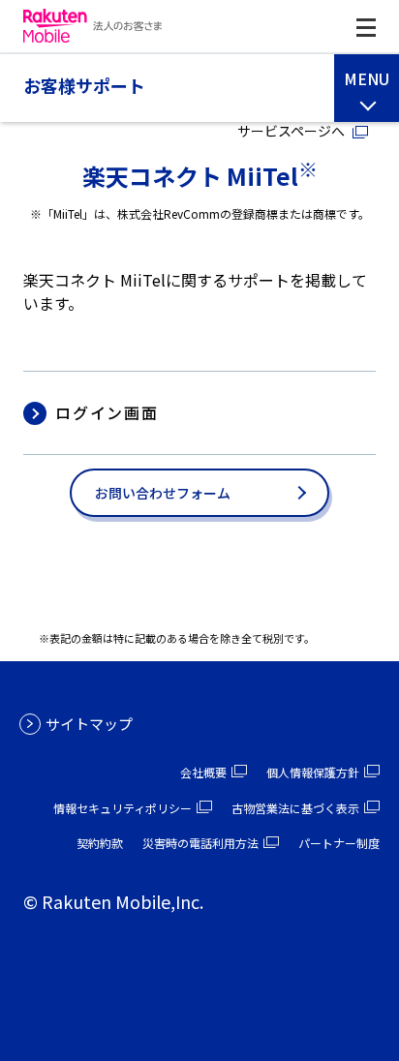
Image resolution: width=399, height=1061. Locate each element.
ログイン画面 (107, 413)
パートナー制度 (339, 842)
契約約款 (100, 842)
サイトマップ (89, 723)
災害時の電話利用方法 (200, 842)
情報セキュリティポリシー (122, 808)
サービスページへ (291, 130)
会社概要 (203, 772)
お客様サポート (84, 86)
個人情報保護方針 (312, 772)
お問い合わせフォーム (162, 492)
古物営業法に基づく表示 (295, 808)
